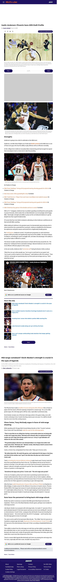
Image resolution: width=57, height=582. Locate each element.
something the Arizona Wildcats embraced (19, 460)
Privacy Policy (32, 567)
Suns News (11, 347)
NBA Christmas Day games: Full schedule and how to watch (20, 207)
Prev (8, 71)
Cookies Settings (10, 572)
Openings (19, 564)
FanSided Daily (9, 567)
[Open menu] (3, 2)
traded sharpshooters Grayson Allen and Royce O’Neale (27, 484)
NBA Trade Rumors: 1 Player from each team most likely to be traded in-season (26, 197)
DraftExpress (9, 232)
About (7, 564)
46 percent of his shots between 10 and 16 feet (36, 521)
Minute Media (9, 575)
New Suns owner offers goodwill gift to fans (16, 193)
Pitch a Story (20, 567)
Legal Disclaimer (21, 569)
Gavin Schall (6, 28)
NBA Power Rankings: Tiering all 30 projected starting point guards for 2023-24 (25, 202)
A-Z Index (46, 569)
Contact (30, 564)
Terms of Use (47, 567)
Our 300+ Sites (48, 564)
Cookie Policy (9, 569)
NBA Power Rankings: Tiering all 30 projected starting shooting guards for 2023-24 (26, 188)
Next (48, 71)
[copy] (13, 31)
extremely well (27, 249)
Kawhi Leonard (35, 143)
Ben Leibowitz (7, 368)
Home (5, 347)
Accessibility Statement (34, 569)
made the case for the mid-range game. (33, 430)
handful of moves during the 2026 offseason (31, 408)
